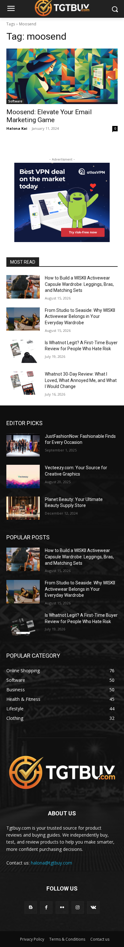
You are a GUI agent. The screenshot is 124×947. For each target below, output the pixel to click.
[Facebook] (46, 907)
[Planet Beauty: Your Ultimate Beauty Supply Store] (23, 508)
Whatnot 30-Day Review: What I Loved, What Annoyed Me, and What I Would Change (81, 380)
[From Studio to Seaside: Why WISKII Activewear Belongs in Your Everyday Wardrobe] (23, 319)
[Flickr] (62, 907)
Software (15, 101)
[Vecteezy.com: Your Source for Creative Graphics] (23, 476)
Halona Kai (16, 128)
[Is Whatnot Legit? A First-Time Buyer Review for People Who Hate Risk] (23, 351)
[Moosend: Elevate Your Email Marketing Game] (62, 76)
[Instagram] (78, 907)
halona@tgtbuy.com (51, 863)
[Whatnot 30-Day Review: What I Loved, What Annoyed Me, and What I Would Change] (23, 383)
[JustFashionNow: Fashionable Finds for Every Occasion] (23, 445)
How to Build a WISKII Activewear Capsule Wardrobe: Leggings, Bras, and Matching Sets (79, 284)
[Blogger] (30, 907)
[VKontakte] (93, 907)
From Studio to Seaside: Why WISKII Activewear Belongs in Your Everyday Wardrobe (80, 316)
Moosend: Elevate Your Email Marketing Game (49, 116)
